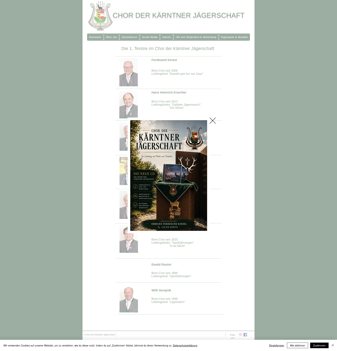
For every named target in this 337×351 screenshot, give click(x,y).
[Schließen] (333, 345)
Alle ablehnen (297, 345)
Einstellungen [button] (276, 345)
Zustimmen (319, 345)
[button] (213, 121)
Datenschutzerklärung (185, 345)
